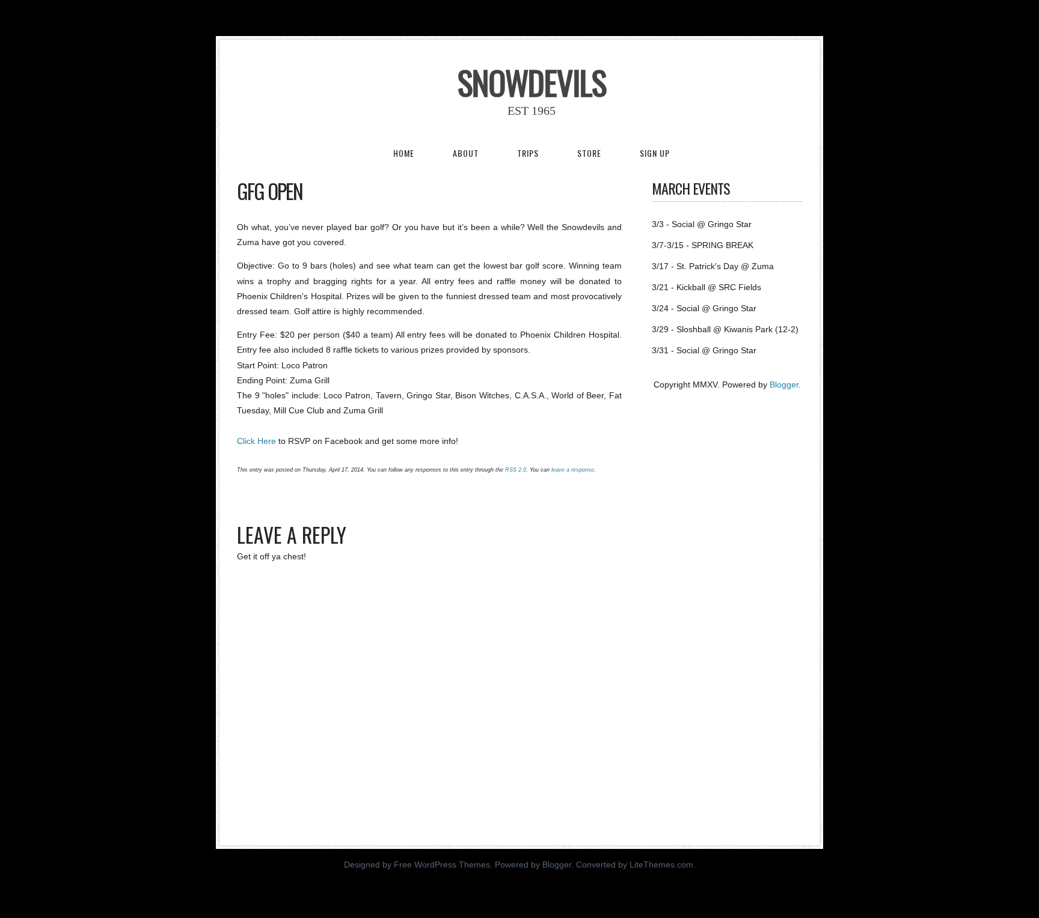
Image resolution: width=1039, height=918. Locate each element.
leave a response (572, 470)
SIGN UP (655, 153)
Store (589, 153)
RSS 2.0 (515, 470)
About (466, 153)
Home (403, 153)
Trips (528, 153)
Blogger (784, 384)
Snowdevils (532, 82)
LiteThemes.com (661, 864)
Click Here (256, 441)
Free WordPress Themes (442, 864)
